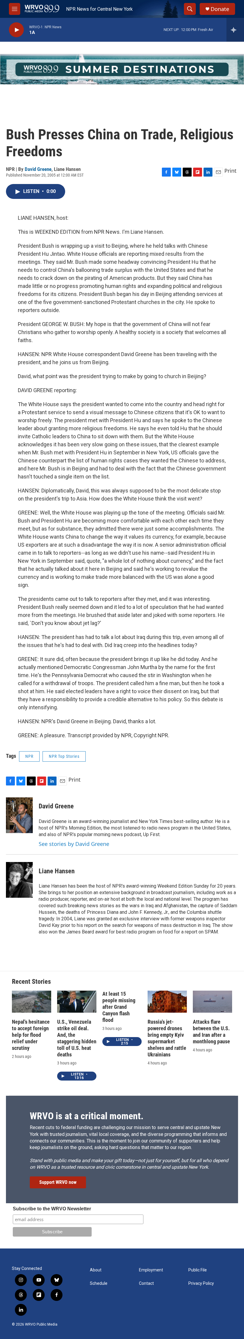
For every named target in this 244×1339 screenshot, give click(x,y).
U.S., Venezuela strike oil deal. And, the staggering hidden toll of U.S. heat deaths (76, 1038)
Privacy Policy (201, 1283)
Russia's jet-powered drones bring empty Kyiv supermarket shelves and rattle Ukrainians (167, 1038)
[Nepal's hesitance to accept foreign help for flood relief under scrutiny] (31, 1002)
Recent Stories (31, 981)
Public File (197, 1270)
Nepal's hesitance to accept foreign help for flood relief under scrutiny (31, 1035)
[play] (16, 30)
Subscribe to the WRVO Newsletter (52, 1208)
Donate (220, 9)
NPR (29, 756)
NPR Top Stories (64, 756)
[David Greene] (19, 815)
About (95, 1270)
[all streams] (235, 30)
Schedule (98, 1283)
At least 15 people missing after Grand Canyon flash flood (118, 1007)
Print (230, 170)
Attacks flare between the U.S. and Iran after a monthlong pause (211, 1032)
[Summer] (122, 69)
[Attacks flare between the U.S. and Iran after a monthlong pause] (212, 1002)
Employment (151, 1270)
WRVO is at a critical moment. (86, 1116)
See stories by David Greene (74, 843)
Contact (146, 1283)
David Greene (38, 169)
